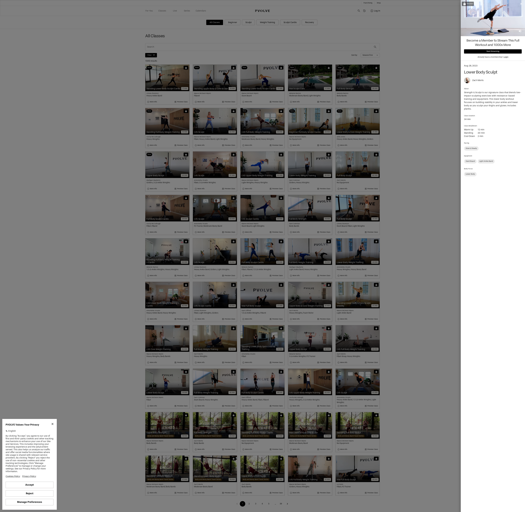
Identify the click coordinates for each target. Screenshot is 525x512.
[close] (521, 4)
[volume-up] (520, 31)
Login (506, 57)
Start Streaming (492, 51)
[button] (471, 148)
